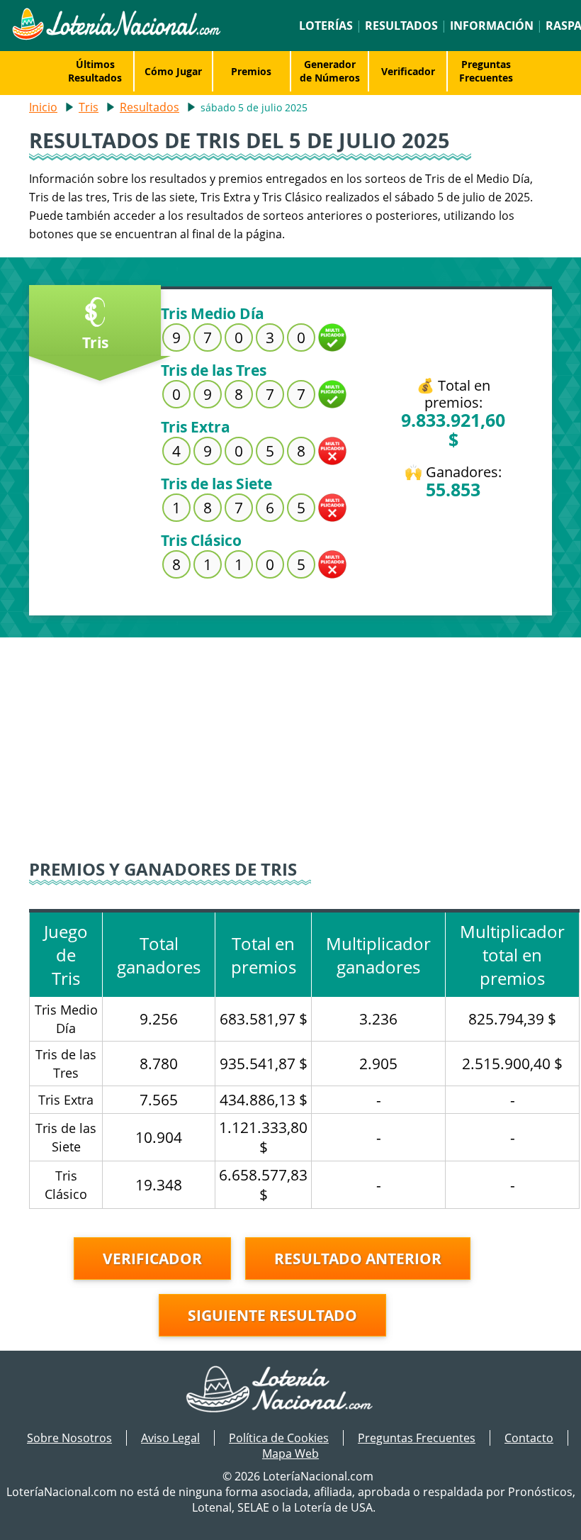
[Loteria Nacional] (115, 36)
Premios (251, 71)
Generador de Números (330, 70)
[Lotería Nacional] (291, 1390)
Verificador (408, 71)
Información (492, 25)
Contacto (528, 1438)
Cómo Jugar (173, 71)
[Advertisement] (290, 736)
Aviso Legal (170, 1438)
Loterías (326, 25)
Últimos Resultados (95, 70)
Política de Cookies (279, 1438)
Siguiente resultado (272, 1315)
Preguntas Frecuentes (486, 70)
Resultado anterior (357, 1258)
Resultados (401, 25)
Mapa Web (290, 1453)
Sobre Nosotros (69, 1438)
